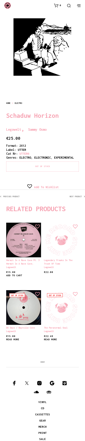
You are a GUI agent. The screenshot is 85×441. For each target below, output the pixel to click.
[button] (57, 5)
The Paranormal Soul (55, 327)
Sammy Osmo (58, 128)
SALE (42, 439)
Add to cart (14, 275)
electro (18, 103)
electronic (42, 157)
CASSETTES (42, 414)
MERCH (42, 426)
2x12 (22, 145)
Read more (12, 339)
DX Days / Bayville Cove (20, 327)
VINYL (42, 402)
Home (8, 103)
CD (42, 408)
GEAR (42, 420)
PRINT (42, 432)
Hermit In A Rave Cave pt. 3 (23, 260)
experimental (64, 157)
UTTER (22, 149)
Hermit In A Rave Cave (19, 263)
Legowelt (20, 128)
